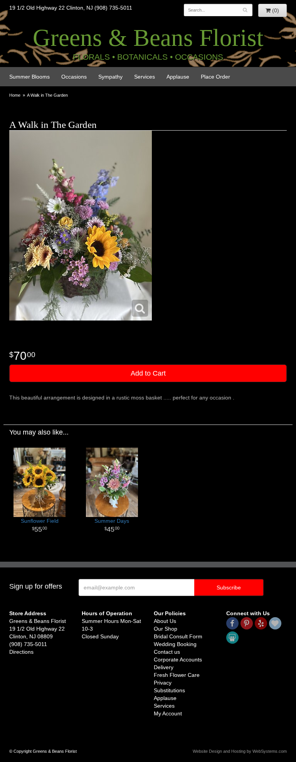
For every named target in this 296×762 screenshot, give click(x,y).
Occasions (74, 77)
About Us (165, 621)
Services (144, 77)
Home (14, 95)
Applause (177, 77)
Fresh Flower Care (177, 675)
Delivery (163, 667)
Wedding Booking (175, 644)
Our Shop (165, 629)
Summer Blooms (29, 77)
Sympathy (110, 77)
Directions (21, 652)
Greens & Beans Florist (148, 37)
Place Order (215, 77)
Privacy (163, 683)
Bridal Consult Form (178, 636)
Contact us (167, 652)
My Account (168, 713)
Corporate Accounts (178, 659)
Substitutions (169, 690)
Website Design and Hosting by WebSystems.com (240, 751)
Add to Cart (148, 373)
